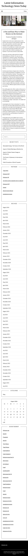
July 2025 (5, 236)
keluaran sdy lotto (7, 531)
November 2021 (7, 373)
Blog (4, 394)
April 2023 (5, 324)
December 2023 (7, 298)
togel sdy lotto (6, 527)
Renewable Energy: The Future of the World (13, 145)
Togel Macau (6, 447)
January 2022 (6, 366)
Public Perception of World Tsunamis (12, 162)
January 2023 (6, 334)
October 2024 (6, 266)
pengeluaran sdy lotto (8, 524)
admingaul (14, 38)
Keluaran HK (6, 177)
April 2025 (5, 246)
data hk (4, 433)
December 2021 (7, 369)
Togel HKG (5, 170)
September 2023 (7, 308)
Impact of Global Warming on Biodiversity (13, 149)
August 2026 (6, 207)
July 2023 (5, 314)
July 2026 (5, 210)
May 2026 (5, 217)
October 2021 (6, 376)
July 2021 (5, 386)
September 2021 (7, 379)
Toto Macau (6, 444)
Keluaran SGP (6, 174)
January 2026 (6, 230)
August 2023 (6, 311)
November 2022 (7, 340)
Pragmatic (5, 437)
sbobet (4, 187)
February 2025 (6, 253)
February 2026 (6, 227)
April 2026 (5, 220)
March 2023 (6, 327)
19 (10, 414)
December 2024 (7, 259)
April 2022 (5, 356)
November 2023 (7, 301)
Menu (25, 11)
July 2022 (5, 350)
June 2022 (5, 353)
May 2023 (5, 321)
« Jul (4, 422)
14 (17, 411)
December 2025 (7, 233)
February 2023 (6, 330)
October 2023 (6, 304)
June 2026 (5, 214)
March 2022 (6, 360)
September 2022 (7, 347)
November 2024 (7, 262)
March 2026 (6, 223)
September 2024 (7, 269)
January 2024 (6, 295)
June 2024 (5, 279)
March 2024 (6, 288)
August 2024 (6, 272)
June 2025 (5, 240)
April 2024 (5, 285)
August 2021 (6, 382)
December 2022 (7, 337)
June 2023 (5, 318)
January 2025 (6, 256)
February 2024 (6, 292)
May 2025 (5, 243)
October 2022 (6, 344)
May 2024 (5, 282)
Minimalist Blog (16, 552)
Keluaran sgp (6, 430)
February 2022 (6, 363)
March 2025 (6, 249)
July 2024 (5, 275)
